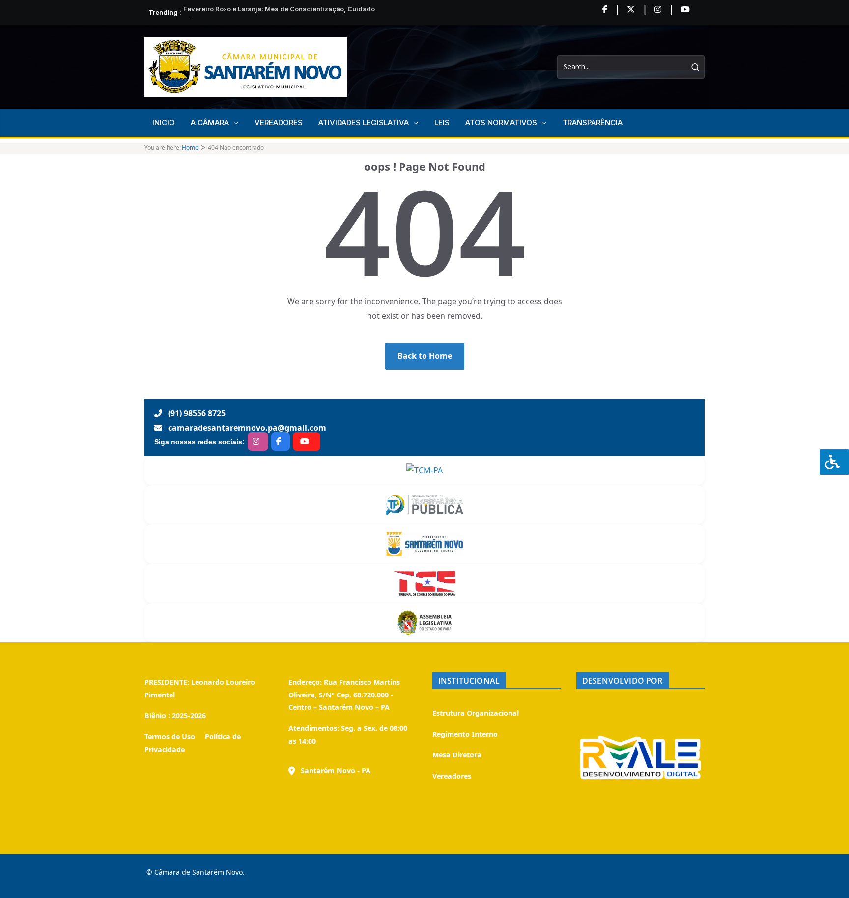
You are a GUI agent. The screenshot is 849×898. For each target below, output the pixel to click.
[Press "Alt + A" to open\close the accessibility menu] (834, 462)
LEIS (442, 122)
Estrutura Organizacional (475, 713)
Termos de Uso (169, 736)
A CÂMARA (210, 122)
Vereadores (451, 776)
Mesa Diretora (456, 754)
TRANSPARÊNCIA (593, 122)
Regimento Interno (465, 734)
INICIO (163, 122)
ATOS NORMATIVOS (501, 122)
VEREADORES (279, 122)
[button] (234, 123)
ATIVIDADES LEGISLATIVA (363, 122)
